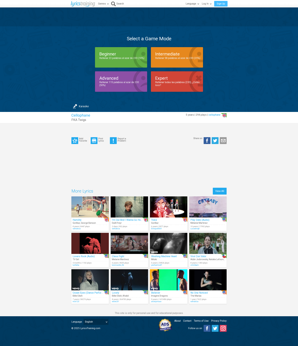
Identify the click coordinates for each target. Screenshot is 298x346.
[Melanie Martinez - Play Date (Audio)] (208, 206)
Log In (205, 3)
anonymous (156, 301)
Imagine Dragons (159, 296)
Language (191, 3)
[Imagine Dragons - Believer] (168, 279)
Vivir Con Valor (198, 256)
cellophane (214, 114)
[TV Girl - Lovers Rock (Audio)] (90, 243)
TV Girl (76, 259)
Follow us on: (195, 328)
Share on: (198, 138)
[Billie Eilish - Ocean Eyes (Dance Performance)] (90, 279)
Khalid (126, 296)
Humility (77, 219)
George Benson (88, 223)
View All (219, 191)
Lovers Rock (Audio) (84, 256)
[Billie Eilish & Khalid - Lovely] (129, 279)
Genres (102, 3)
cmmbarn (194, 265)
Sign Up (221, 3)
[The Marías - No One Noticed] (208, 279)
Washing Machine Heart (164, 256)
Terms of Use (201, 320)
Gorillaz (76, 223)
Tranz (154, 219)
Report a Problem (122, 139)
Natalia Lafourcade (218, 259)
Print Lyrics (101, 139)
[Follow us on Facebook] (207, 328)
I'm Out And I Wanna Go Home (128, 219)
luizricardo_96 (118, 265)
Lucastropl (194, 229)
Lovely (115, 292)
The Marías (195, 296)
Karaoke (84, 106)
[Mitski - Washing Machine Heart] (168, 243)
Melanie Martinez (199, 223)
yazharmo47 (156, 265)
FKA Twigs (78, 120)
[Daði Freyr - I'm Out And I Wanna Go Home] (129, 206)
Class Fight (118, 256)
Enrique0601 (156, 229)
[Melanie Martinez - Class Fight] (129, 243)
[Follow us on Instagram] (223, 328)
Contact (187, 320)
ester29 (115, 301)
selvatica (77, 229)
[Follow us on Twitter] (215, 328)
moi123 (76, 301)
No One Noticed (199, 292)
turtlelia (76, 265)
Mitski (154, 259)
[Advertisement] (149, 17)
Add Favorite (83, 139)
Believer (155, 292)
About (177, 320)
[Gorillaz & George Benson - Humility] (90, 206)
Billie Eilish (78, 296)
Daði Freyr (117, 223)
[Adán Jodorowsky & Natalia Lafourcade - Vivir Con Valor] (208, 243)
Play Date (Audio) (199, 219)
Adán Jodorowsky (199, 259)
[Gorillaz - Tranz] (168, 206)
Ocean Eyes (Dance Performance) (91, 292)
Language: (76, 321)
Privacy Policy (219, 320)
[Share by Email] (223, 140)
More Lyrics (82, 191)
